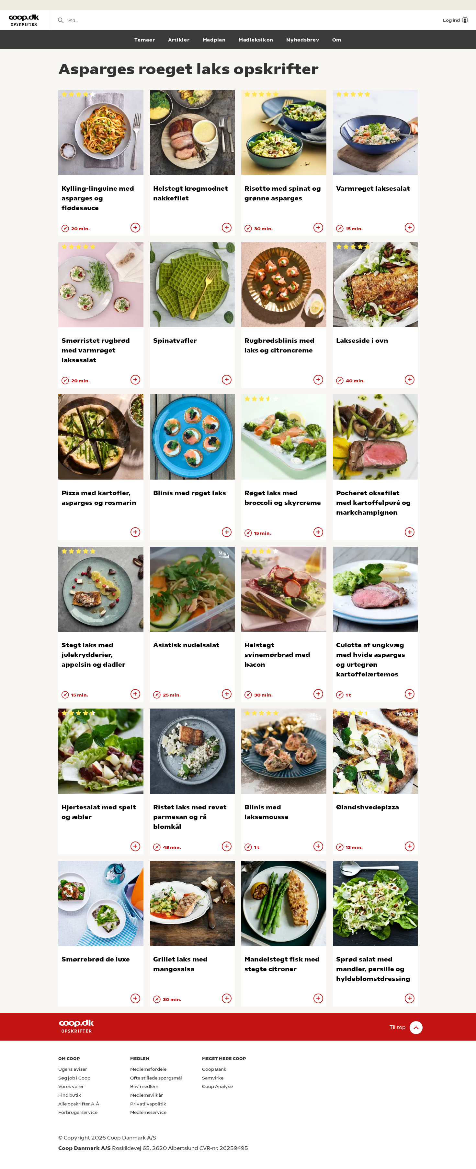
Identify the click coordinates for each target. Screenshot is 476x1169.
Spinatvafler (175, 340)
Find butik (69, 1095)
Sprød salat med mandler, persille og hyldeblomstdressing (373, 969)
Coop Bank (214, 1069)
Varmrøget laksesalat (373, 188)
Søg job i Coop (74, 1078)
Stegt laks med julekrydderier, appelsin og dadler (93, 654)
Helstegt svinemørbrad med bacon (277, 654)
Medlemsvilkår (146, 1095)
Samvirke (212, 1078)
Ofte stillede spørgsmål (156, 1078)
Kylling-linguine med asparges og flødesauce (98, 198)
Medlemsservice (148, 1112)
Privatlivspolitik (148, 1104)
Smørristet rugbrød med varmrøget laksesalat (96, 350)
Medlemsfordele (148, 1069)
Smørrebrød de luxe (96, 959)
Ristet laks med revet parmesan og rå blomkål (190, 817)
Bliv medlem (144, 1086)
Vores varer (71, 1086)
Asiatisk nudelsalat (186, 645)
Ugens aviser (72, 1069)
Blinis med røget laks (189, 493)
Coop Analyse (217, 1086)
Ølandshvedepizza (367, 807)
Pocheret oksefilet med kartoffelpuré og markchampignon (373, 502)
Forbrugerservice (77, 1112)
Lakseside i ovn (362, 340)
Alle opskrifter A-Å (78, 1104)
